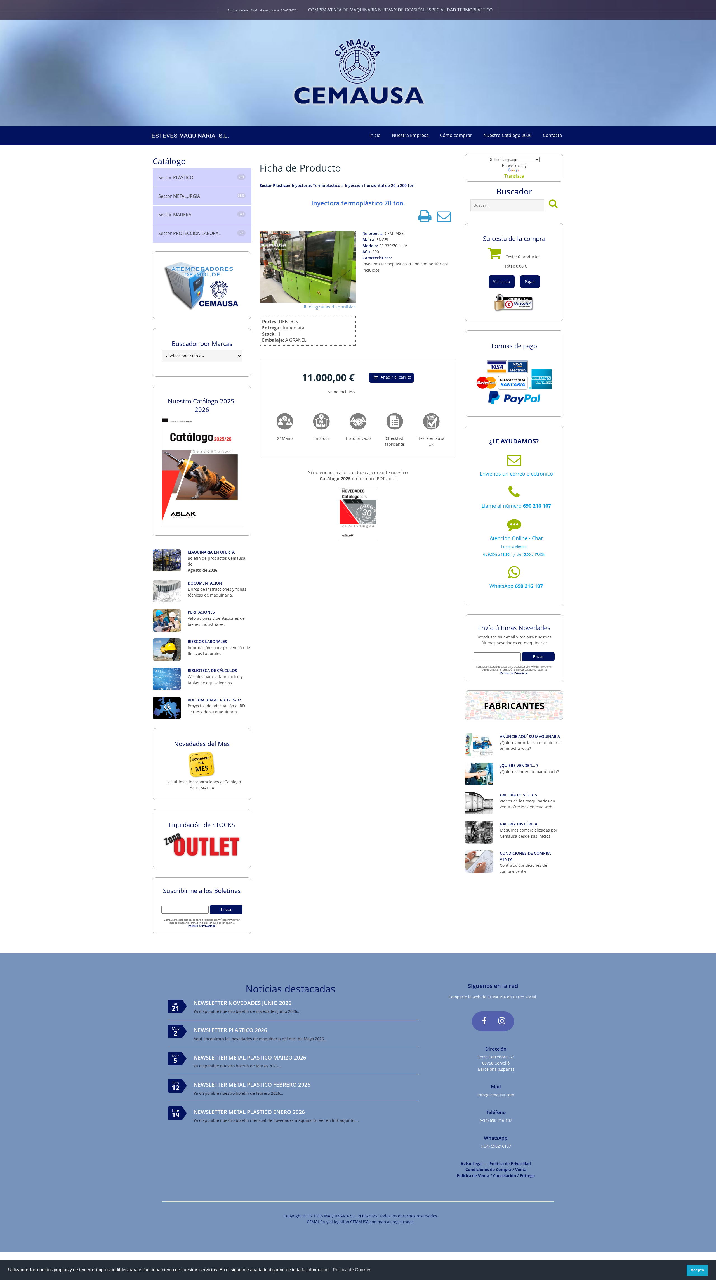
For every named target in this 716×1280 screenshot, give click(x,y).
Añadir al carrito (396, 377)
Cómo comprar (456, 135)
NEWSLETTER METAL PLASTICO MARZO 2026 (250, 1057)
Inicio (375, 135)
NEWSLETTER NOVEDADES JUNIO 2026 (242, 1002)
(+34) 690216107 (496, 1146)
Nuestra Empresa (410, 135)
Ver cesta (501, 281)
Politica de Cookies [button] (352, 1269)
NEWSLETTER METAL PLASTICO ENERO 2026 (249, 1111)
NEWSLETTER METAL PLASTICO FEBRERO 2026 (252, 1084)
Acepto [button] (697, 1270)
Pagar (530, 281)
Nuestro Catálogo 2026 (507, 135)
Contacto (552, 135)
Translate (514, 176)
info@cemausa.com (495, 1095)
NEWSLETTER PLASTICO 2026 (230, 1030)
